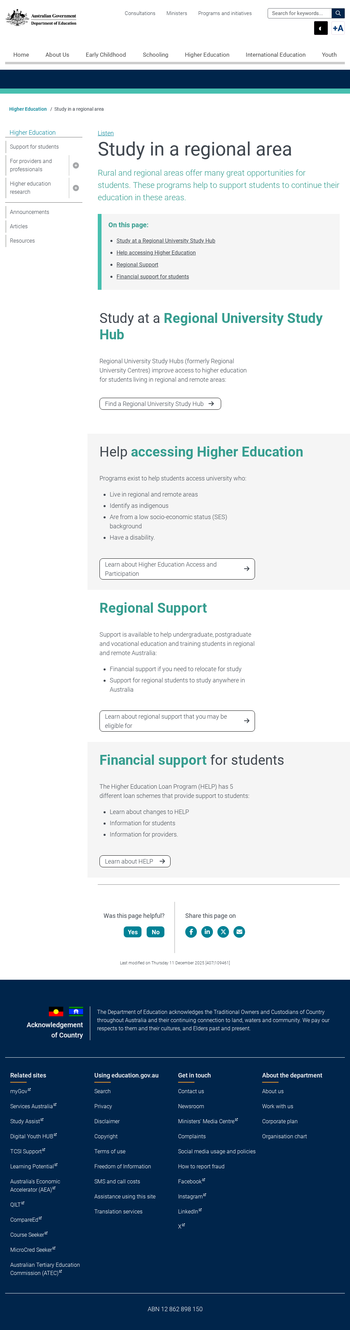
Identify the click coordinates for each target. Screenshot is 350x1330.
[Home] (41, 17)
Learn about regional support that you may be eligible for (166, 721)
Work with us (277, 1106)
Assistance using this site (125, 1196)
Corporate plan (280, 1121)
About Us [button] (57, 54)
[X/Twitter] (223, 932)
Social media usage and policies (217, 1151)
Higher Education (28, 109)
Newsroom (191, 1106)
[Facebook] (191, 932)
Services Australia (31, 1106)
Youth (329, 54)
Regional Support (137, 264)
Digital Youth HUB (31, 1136)
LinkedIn (188, 1211)
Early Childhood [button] (106, 54)
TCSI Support (26, 1151)
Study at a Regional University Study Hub (166, 241)
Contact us (191, 1091)
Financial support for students (153, 276)
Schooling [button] (156, 54)
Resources (22, 241)
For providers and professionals (31, 165)
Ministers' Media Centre (206, 1121)
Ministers (176, 13)
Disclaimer (107, 1121)
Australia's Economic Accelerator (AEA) (35, 1185)
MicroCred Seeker (31, 1250)
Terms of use (109, 1151)
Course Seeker (27, 1235)
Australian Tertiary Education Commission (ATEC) (45, 1269)
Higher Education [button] (207, 54)
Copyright (106, 1136)
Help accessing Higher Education (156, 252)
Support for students (34, 147)
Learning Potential (32, 1166)
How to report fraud (201, 1166)
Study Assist (25, 1121)
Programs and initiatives (225, 13)
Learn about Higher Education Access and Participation (161, 569)
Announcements (29, 212)
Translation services (118, 1211)
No (156, 932)
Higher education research (30, 187)
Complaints (192, 1136)
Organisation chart (284, 1136)
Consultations (140, 13)
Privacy (103, 1106)
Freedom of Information (122, 1166)
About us (273, 1091)
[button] (75, 165)
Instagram (190, 1196)
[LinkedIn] (207, 932)
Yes (133, 932)
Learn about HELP (129, 861)
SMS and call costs (117, 1181)
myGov (18, 1091)
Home (21, 54)
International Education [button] (276, 54)
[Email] (239, 932)
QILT (15, 1205)
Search (102, 1091)
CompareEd (24, 1220)
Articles (19, 226)
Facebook (190, 1181)
